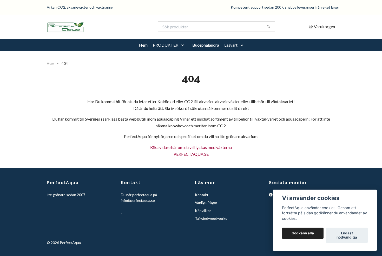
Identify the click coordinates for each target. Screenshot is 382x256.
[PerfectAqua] (119, 27)
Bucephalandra (205, 44)
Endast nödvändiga (347, 235)
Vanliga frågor (206, 202)
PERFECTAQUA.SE (191, 154)
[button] (183, 45)
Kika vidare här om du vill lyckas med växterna (191, 147)
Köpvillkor (203, 210)
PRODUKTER (165, 44)
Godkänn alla (303, 233)
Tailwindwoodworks (211, 218)
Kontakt (201, 194)
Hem (143, 44)
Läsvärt (231, 44)
